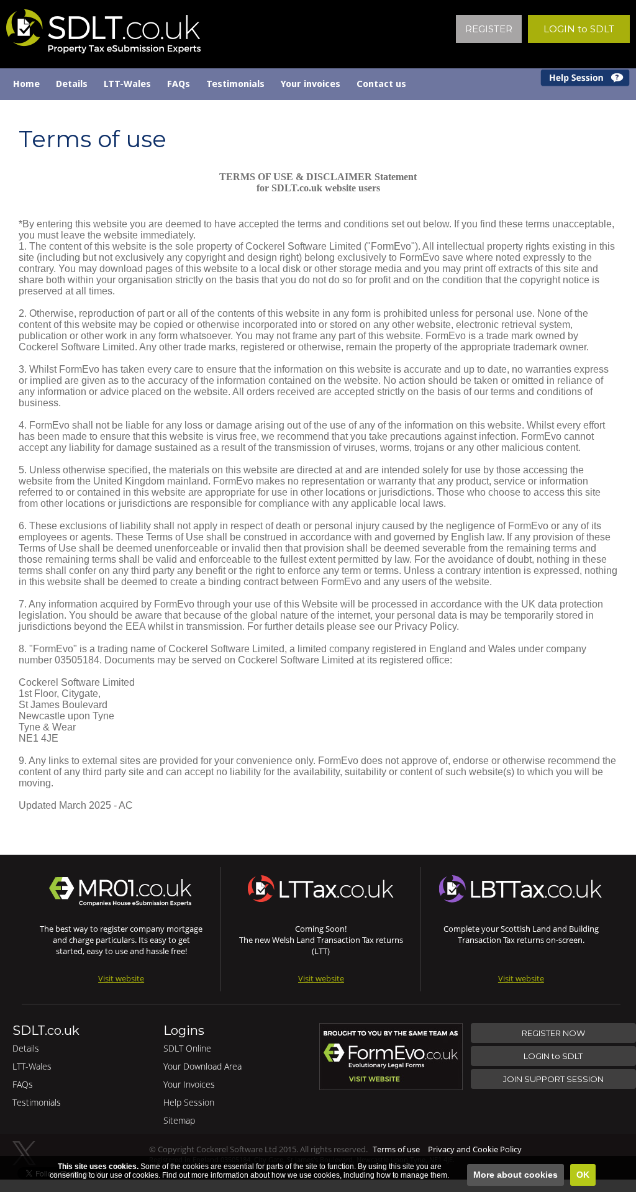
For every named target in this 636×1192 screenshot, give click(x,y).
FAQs (178, 83)
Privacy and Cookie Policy (475, 1149)
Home (26, 83)
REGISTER (488, 29)
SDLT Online (187, 1048)
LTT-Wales (127, 83)
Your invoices (310, 83)
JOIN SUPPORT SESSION (553, 1079)
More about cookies (515, 1175)
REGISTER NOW (553, 1033)
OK (582, 1175)
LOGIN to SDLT (578, 29)
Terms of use (396, 1149)
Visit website (121, 978)
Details (72, 83)
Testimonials (235, 83)
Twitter (24, 1153)
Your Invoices (189, 1084)
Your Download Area (202, 1066)
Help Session (188, 1102)
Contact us (381, 83)
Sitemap (179, 1120)
